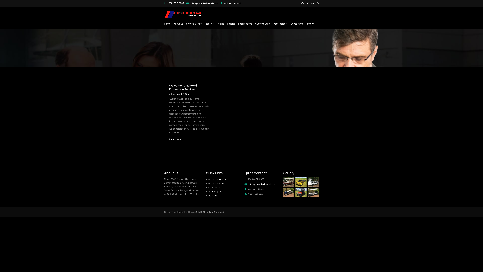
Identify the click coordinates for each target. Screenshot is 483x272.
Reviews (212, 195)
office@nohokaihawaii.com (204, 3)
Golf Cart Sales (216, 183)
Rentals (210, 23)
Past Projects (215, 191)
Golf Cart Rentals (217, 179)
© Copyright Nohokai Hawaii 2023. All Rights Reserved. (194, 212)
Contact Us (214, 187)
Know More (175, 139)
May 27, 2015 (183, 94)
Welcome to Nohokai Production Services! (183, 87)
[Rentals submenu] (214, 24)
